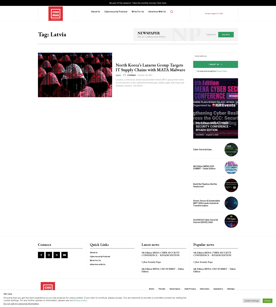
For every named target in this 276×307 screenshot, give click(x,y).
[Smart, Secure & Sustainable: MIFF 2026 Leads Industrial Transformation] (231, 203)
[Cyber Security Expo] (231, 149)
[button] (171, 11)
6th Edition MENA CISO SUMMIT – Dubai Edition (204, 167)
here (164, 3)
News (118, 75)
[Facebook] (41, 255)
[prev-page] (228, 83)
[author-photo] (125, 75)
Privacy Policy (221, 71)
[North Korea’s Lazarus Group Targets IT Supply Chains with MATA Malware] (75, 75)
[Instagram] (49, 255)
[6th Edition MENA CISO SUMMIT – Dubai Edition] (231, 167)
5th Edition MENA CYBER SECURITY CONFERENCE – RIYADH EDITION (213, 126)
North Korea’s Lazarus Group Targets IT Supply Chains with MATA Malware (150, 67)
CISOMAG (131, 75)
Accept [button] (267, 301)
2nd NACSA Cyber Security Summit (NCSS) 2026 (205, 221)
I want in (214, 64)
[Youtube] (64, 255)
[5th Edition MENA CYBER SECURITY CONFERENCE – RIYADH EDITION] (215, 108)
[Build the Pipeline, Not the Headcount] (231, 185)
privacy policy (80, 300)
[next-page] (233, 83)
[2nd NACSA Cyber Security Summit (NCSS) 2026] (231, 221)
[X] (56, 255)
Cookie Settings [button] (252, 301)
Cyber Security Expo (202, 149)
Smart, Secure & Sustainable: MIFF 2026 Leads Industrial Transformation (206, 203)
